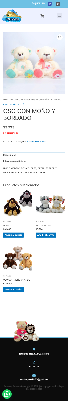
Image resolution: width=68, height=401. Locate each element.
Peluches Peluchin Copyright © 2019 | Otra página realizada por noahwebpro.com (34, 387)
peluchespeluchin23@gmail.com (34, 379)
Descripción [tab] (9, 155)
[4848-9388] (34, 362)
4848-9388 (34, 366)
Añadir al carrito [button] (13, 235)
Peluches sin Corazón (20, 99)
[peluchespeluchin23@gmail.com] (34, 375)
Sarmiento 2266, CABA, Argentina (34, 353)
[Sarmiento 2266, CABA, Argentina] (34, 349)
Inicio (5, 99)
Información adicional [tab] (14, 161)
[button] (59, 15)
